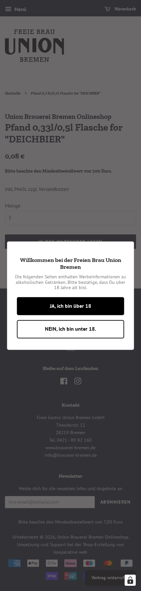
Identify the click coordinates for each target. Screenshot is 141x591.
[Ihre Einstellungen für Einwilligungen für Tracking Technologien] (130, 580)
